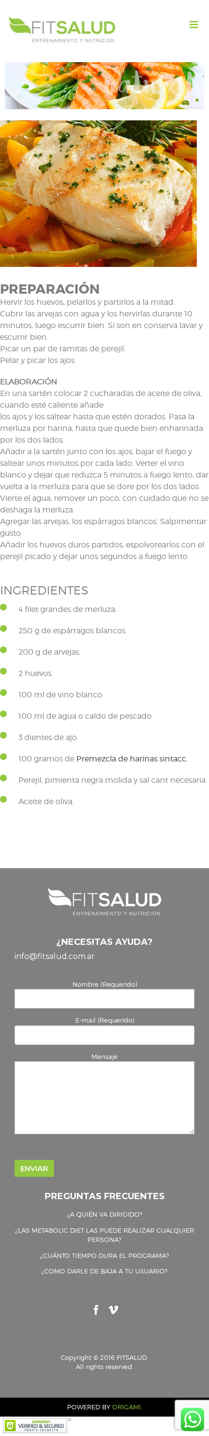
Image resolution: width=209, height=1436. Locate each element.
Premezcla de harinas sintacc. (132, 758)
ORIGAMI (126, 1407)
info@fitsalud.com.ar (55, 956)
